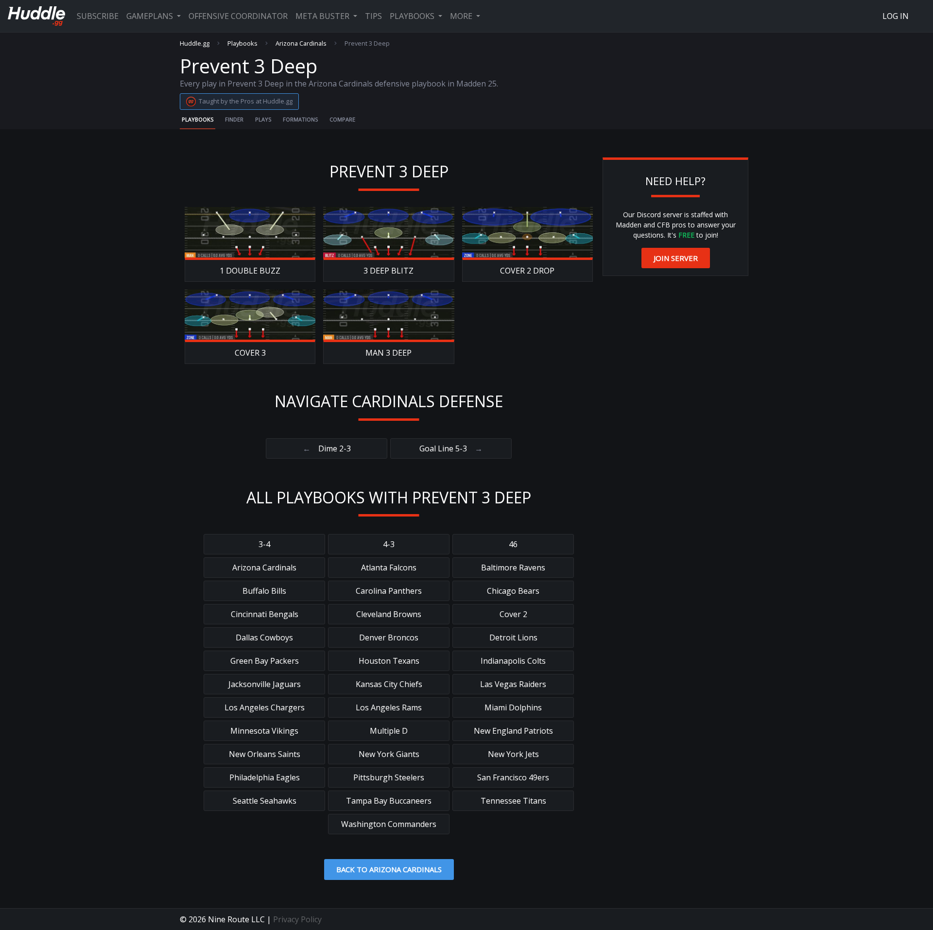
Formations (300, 119)
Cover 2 (513, 614)
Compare (342, 119)
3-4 (264, 544)
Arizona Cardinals (301, 43)
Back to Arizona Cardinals (389, 869)
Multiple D (389, 730)
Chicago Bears (513, 591)
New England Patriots (513, 730)
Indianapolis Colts (513, 660)
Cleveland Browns (388, 614)
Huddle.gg (194, 43)
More (462, 16)
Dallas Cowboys (264, 637)
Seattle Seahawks (264, 800)
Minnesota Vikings (264, 730)
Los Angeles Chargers (265, 707)
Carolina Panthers (389, 591)
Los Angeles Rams (389, 707)
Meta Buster (323, 16)
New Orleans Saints (264, 754)
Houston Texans (389, 660)
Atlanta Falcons (388, 567)
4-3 (389, 544)
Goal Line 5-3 (451, 448)
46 (513, 544)
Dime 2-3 (327, 448)
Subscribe (98, 16)
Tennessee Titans (513, 800)
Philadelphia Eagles (264, 777)
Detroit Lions (513, 637)
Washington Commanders (388, 824)
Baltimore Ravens (513, 567)
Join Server (676, 258)
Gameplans (150, 16)
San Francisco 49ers (513, 777)
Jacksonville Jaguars (264, 684)
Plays (263, 119)
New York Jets (513, 754)
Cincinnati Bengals (264, 614)
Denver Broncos (388, 637)
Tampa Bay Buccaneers (389, 800)
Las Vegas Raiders (513, 684)
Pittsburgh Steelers (388, 777)
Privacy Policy (297, 919)
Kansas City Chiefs (389, 684)
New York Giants (389, 754)
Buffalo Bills (264, 591)
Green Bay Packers (264, 660)
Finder (234, 119)
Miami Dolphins (513, 707)
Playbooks (413, 16)
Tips (373, 16)
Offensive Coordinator (238, 16)
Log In (895, 16)
